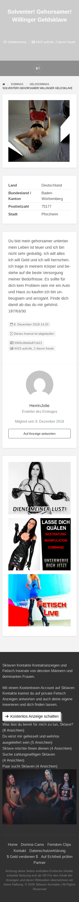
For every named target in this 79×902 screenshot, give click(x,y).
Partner (40, 863)
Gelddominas (17, 42)
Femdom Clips (59, 844)
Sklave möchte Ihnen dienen (25, 748)
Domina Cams (32, 844)
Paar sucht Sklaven (18, 766)
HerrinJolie (39, 405)
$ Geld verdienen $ (22, 857)
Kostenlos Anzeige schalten (34, 716)
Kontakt (20, 851)
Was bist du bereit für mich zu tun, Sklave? (37, 724)
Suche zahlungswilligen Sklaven (28, 754)
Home (13, 844)
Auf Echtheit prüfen (56, 857)
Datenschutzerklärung (47, 851)
